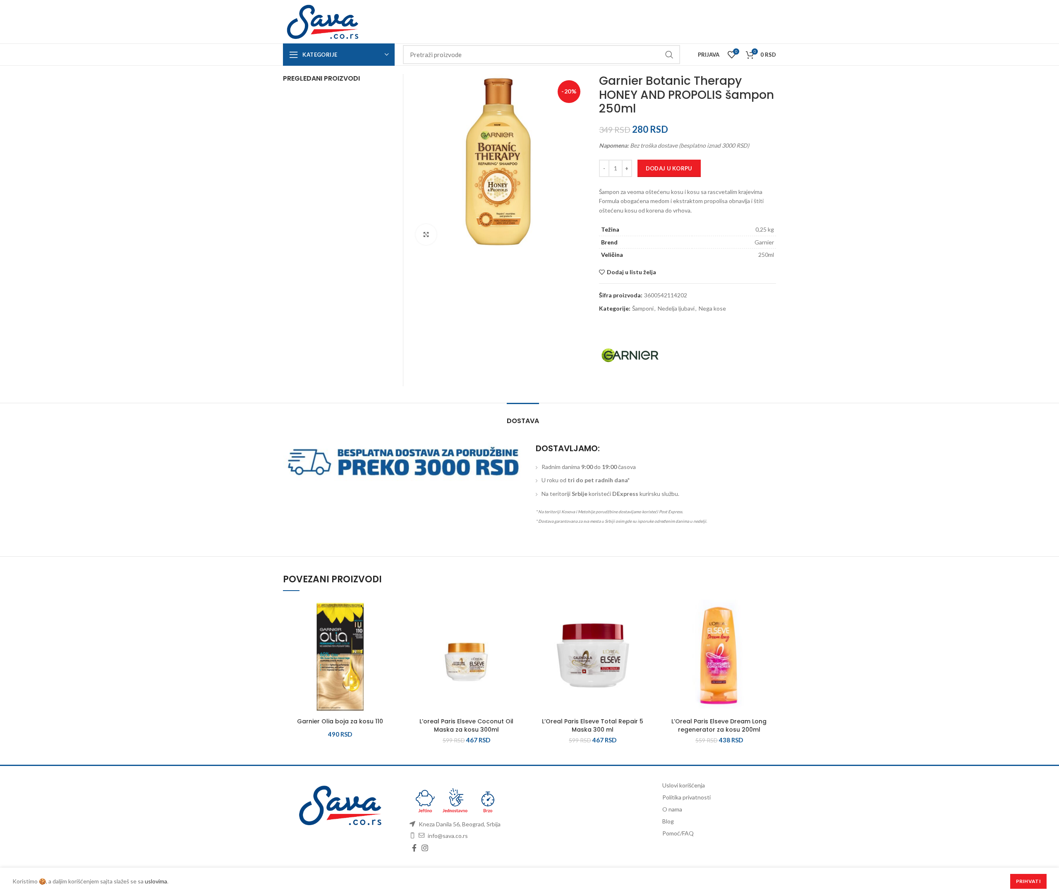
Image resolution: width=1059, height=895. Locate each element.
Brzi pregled (391, 650)
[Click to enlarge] (426, 234)
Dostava (523, 421)
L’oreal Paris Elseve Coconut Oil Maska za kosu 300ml (466, 725)
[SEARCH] (669, 54)
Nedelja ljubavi (676, 308)
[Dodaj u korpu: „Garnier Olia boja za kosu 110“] (391, 631)
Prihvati (1028, 881)
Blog (668, 821)
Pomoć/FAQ (678, 833)
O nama (672, 809)
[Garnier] (630, 355)
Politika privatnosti (686, 797)
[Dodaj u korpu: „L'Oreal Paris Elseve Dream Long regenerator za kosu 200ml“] (770, 631)
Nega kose (712, 308)
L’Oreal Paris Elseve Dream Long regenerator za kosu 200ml (719, 725)
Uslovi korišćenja (683, 785)
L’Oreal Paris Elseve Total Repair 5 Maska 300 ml (592, 725)
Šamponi (643, 308)
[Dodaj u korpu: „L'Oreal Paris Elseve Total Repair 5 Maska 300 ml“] (643, 631)
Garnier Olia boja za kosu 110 (340, 721)
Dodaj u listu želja (631, 272)
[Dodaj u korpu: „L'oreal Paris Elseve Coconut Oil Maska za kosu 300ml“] (517, 631)
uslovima (156, 881)
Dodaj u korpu (669, 168)
